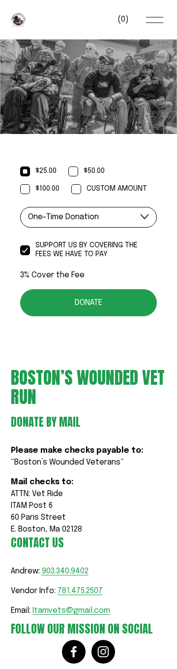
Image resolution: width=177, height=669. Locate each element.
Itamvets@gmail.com (71, 610)
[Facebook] (74, 652)
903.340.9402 (65, 571)
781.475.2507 (80, 591)
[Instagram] (103, 652)
